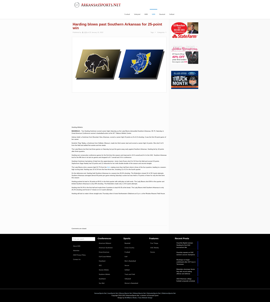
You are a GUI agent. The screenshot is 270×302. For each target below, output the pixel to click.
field (108, 167)
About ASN (76, 246)
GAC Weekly (154, 247)
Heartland (102, 261)
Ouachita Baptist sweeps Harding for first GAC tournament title (184, 245)
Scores (152, 252)
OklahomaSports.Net (169, 293)
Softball (127, 270)
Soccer (127, 265)
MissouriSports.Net (125, 293)
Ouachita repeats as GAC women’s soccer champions (185, 253)
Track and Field (130, 274)
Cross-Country (129, 247)
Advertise (76, 250)
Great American (104, 252)
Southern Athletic (104, 274)
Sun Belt (101, 283)
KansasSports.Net (100, 293)
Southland (102, 279)
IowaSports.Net (113, 293)
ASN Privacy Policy (79, 255)
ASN (85, 32)
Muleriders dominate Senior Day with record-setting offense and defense (185, 271)
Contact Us (76, 259)
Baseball (127, 243)
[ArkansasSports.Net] (98, 5)
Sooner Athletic (104, 270)
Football (127, 252)
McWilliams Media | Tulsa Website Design (138, 298)
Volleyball (128, 279)
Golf (126, 256)
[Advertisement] (119, 112)
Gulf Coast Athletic (105, 256)
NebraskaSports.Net (153, 293)
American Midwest (105, 243)
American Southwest (106, 247)
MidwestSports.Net (139, 293)
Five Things (154, 243)
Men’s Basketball (130, 261)
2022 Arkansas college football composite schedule (185, 280)
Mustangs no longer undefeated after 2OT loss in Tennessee (186, 262)
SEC (100, 265)
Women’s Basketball (131, 283)
